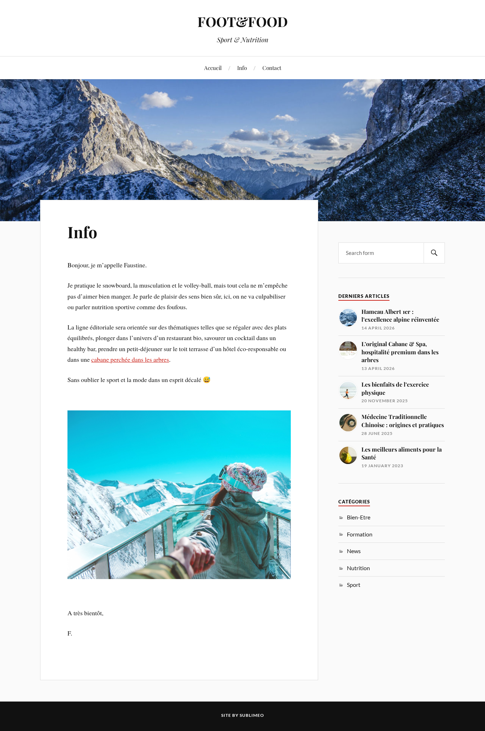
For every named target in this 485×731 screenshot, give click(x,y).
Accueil (213, 67)
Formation (359, 534)
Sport (353, 584)
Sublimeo (252, 715)
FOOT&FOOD (242, 21)
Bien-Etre (358, 517)
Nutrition (358, 567)
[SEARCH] (434, 252)
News (354, 550)
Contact (271, 67)
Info (242, 67)
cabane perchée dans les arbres (130, 359)
